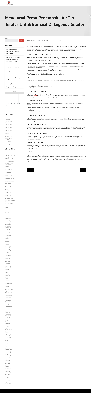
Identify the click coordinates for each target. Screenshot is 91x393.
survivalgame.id (8, 274)
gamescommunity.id (9, 325)
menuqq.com (7, 144)
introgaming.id (8, 281)
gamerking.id (7, 345)
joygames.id (7, 328)
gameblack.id (7, 317)
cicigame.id (7, 321)
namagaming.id (8, 221)
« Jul (14, 107)
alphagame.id (8, 320)
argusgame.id (8, 271)
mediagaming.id (8, 334)
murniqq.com (7, 142)
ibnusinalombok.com (9, 198)
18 (9, 101)
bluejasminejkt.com (9, 169)
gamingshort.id (8, 304)
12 (11, 99)
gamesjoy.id (7, 326)
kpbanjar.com (8, 186)
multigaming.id (8, 362)
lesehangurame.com (9, 153)
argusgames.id (8, 266)
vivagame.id (7, 257)
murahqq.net (7, 129)
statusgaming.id (8, 363)
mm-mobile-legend (57, 40)
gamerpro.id (7, 346)
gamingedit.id (8, 303)
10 (6, 99)
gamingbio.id (7, 277)
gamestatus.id (8, 379)
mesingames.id (8, 237)
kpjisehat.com (8, 183)
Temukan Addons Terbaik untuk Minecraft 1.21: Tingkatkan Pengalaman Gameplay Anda (14, 77)
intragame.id (7, 286)
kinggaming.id (8, 355)
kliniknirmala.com (8, 189)
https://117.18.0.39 (8, 124)
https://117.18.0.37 (8, 136)
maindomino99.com (9, 132)
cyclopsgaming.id (8, 338)
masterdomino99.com (9, 135)
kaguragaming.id (8, 349)
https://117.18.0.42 (8, 127)
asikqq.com (7, 119)
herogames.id (8, 235)
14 (17, 99)
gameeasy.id (7, 375)
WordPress (26, 390)
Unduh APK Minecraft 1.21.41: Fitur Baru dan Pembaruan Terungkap (13, 69)
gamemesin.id (8, 246)
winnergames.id (8, 264)
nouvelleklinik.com (8, 191)
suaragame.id (8, 284)
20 (14, 101)
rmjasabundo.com (8, 175)
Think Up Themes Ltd (15, 390)
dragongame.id (8, 383)
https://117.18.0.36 (8, 121)
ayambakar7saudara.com (10, 155)
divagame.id (7, 258)
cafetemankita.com (9, 174)
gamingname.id (8, 351)
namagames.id (8, 243)
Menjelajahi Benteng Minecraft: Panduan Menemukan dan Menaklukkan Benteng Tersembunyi (13, 60)
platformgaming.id (9, 354)
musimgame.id (8, 254)
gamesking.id (7, 366)
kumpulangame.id (8, 292)
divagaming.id (8, 218)
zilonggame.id (8, 267)
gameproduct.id (8, 311)
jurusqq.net (7, 125)
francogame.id (8, 315)
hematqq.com (8, 141)
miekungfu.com (8, 172)
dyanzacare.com (8, 201)
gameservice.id (8, 309)
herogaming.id (8, 216)
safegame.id (7, 275)
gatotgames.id (8, 298)
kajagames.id (7, 332)
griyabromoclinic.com (9, 203)
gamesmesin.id (8, 229)
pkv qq (35, 95)
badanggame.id (8, 323)
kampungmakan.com (9, 163)
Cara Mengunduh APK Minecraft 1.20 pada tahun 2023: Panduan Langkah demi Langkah (14, 85)
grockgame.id (8, 272)
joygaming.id (7, 335)
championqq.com (8, 138)
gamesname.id (8, 368)
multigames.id (8, 372)
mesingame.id (8, 255)
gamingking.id (8, 352)
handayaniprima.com (9, 161)
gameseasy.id (8, 365)
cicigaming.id (7, 301)
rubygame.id (7, 269)
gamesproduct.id (8, 295)
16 (22, 99)
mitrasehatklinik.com (9, 184)
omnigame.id (7, 287)
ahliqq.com (7, 122)
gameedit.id (7, 312)
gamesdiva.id (7, 232)
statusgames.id (8, 374)
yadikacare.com (8, 195)
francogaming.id (8, 306)
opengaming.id (8, 263)
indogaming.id (8, 220)
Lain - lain (49, 40)
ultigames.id (7, 371)
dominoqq (7, 207)
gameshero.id (8, 227)
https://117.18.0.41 (8, 130)
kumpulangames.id (9, 289)
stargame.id (7, 261)
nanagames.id (8, 337)
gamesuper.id (8, 250)
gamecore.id (7, 244)
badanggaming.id (8, 314)
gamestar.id (7, 252)
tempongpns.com (8, 157)
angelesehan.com (8, 167)
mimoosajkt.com (8, 177)
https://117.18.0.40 (8, 139)
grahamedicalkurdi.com (10, 200)
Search (6, 38)
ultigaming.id (7, 360)
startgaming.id (8, 224)
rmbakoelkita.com (8, 166)
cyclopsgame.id (8, 340)
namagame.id (8, 260)
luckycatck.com (8, 164)
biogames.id (7, 278)
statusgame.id (8, 226)
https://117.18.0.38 (8, 133)
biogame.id (7, 291)
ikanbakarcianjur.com (9, 181)
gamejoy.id (7, 343)
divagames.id (7, 238)
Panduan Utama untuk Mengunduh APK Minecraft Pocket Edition (12, 51)
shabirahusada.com (9, 194)
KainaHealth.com (8, 192)
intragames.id (8, 280)
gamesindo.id (8, 230)
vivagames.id (7, 240)
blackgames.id (8, 300)
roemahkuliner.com (9, 158)
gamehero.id (7, 247)
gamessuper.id (8, 233)
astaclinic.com (8, 197)
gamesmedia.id (8, 331)
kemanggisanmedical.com (10, 187)
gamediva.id (7, 249)
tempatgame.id (8, 294)
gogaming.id (7, 357)
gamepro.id (7, 380)
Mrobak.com (7, 171)
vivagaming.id (8, 223)
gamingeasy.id (8, 348)
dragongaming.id (8, 359)
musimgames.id (8, 241)
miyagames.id (8, 297)
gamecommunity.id (9, 342)
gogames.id (7, 369)
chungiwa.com (8, 180)
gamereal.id (7, 308)
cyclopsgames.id (8, 329)
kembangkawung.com (9, 178)
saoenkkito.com (8, 160)
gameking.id (7, 377)
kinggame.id (7, 382)
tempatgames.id (8, 283)
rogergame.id (8, 318)
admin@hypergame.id (32, 40)
